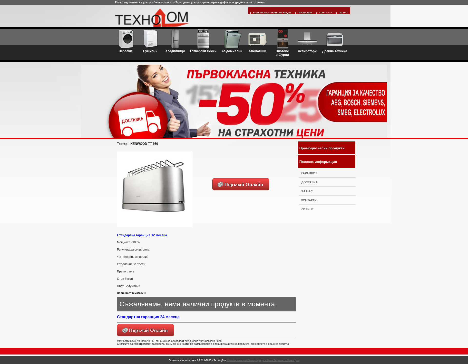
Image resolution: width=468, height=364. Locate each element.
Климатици (257, 51)
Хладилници (175, 51)
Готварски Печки (203, 51)
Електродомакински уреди (272, 12)
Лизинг (307, 209)
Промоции (305, 12)
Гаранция (309, 173)
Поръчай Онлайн (243, 184)
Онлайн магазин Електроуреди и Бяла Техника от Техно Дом (263, 360)
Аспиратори (307, 51)
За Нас (343, 12)
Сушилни (150, 51)
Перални (125, 51)
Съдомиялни (232, 51)
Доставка (309, 182)
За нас (307, 191)
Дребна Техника (334, 51)
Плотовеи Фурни (282, 52)
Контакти (325, 12)
